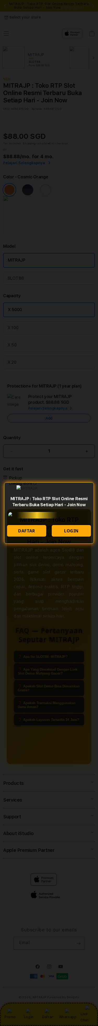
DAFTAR (26, 531)
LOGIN (71, 531)
